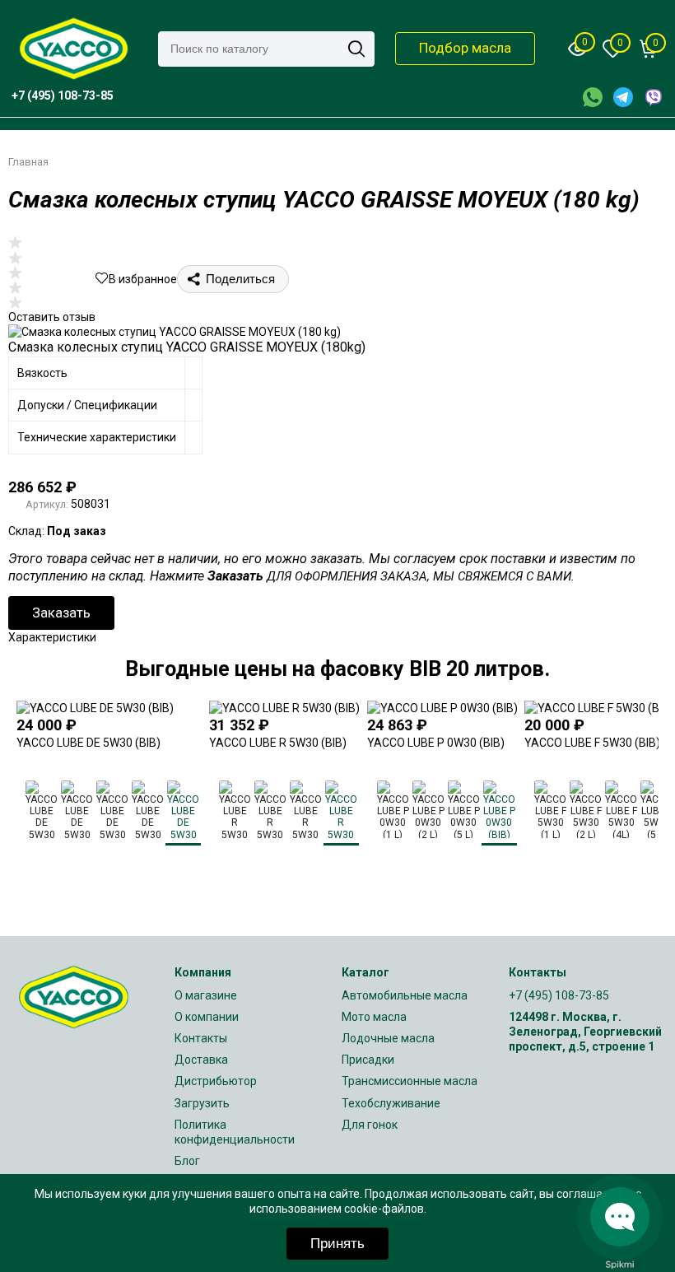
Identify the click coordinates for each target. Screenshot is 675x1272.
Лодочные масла (388, 1038)
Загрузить (202, 1103)
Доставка (201, 1059)
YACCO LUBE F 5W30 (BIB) (592, 742)
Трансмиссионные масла (409, 1081)
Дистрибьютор (216, 1081)
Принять (337, 1243)
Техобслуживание (391, 1103)
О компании (207, 1016)
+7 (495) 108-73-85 (559, 995)
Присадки (368, 1059)
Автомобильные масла (405, 995)
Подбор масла (465, 48)
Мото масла (374, 1016)
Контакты (201, 1038)
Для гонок (370, 1124)
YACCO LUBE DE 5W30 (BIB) (88, 742)
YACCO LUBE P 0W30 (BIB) (436, 742)
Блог (187, 1160)
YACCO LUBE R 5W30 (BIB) (278, 742)
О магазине (206, 995)
